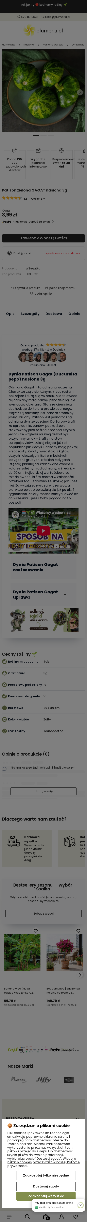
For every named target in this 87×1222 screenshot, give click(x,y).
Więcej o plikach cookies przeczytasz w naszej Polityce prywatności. (43, 1162)
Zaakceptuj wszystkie (46, 1196)
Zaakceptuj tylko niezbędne (46, 1175)
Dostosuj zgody (46, 1186)
